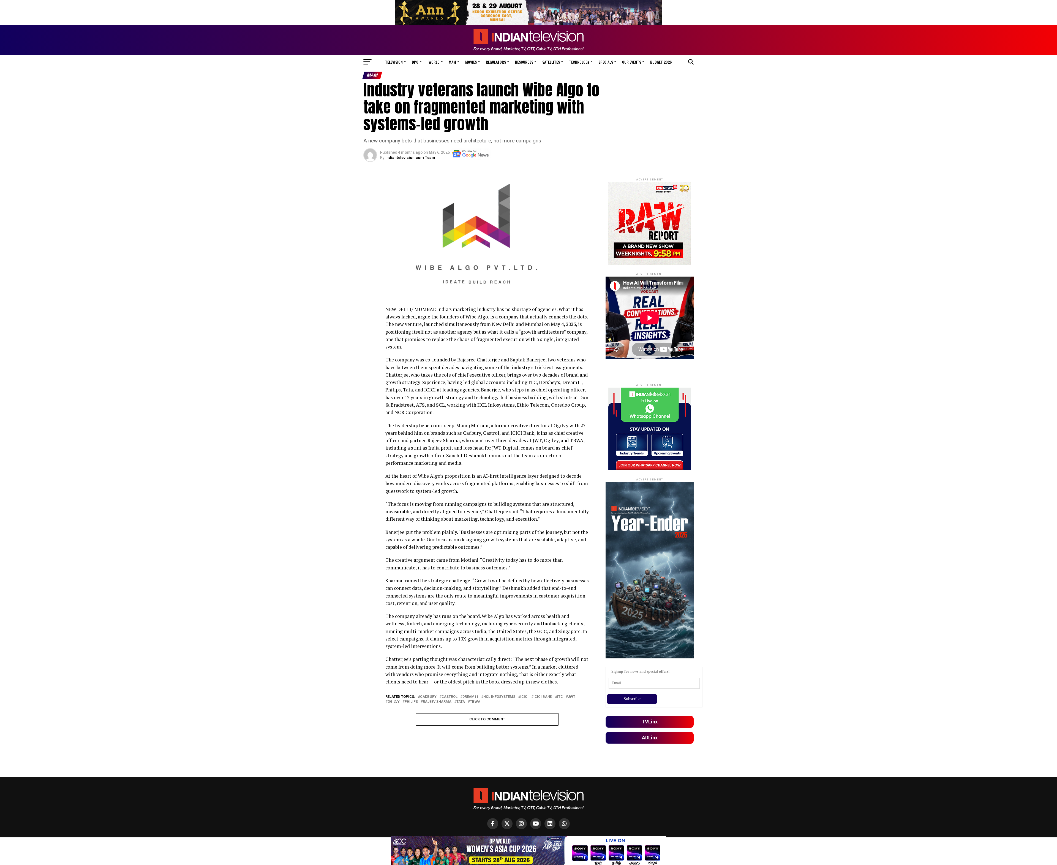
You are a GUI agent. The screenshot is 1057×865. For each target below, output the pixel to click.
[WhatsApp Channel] (564, 823)
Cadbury (428, 697)
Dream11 (470, 697)
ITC (560, 697)
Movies (471, 62)
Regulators (496, 62)
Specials (605, 62)
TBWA (475, 702)
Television (394, 62)
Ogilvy (394, 702)
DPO (415, 62)
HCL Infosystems (499, 697)
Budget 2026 (661, 62)
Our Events (631, 62)
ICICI (524, 697)
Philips (411, 702)
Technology (579, 62)
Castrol (449, 697)
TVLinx (650, 722)
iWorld (433, 62)
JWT (571, 697)
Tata (460, 702)
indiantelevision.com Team (410, 157)
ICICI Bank (542, 697)
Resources (524, 62)
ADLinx (650, 737)
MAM (452, 62)
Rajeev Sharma (437, 702)
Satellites (551, 62)
